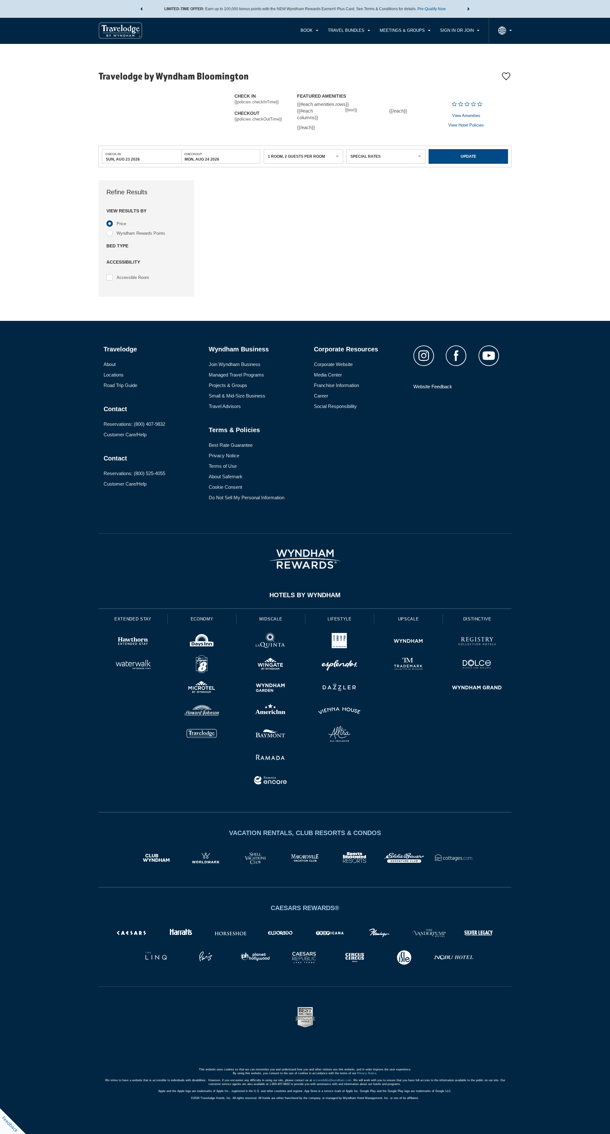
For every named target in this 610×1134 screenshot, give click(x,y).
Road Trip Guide (120, 385)
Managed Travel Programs (236, 374)
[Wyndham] (408, 642)
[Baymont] (270, 734)
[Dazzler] (339, 688)
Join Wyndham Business (235, 364)
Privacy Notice (224, 455)
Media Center (328, 374)
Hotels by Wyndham (305, 594)
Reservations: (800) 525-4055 (134, 473)
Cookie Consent (225, 487)
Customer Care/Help (125, 434)
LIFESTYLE (340, 619)
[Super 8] (202, 665)
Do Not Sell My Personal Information (246, 497)
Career (321, 395)
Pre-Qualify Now (431, 9)
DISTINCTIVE (477, 619)
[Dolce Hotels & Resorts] (477, 665)
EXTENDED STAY (132, 619)
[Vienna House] (339, 711)
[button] (141, 9)
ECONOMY (202, 619)
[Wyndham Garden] (270, 688)
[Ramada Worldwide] (270, 758)
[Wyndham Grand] (477, 688)
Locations (114, 374)
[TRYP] (339, 642)
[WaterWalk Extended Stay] (133, 665)
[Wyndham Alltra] (339, 734)
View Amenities (466, 115)
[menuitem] (309, 30)
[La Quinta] (270, 642)
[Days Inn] (202, 642)
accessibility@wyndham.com (332, 1080)
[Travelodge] (202, 734)
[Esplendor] (339, 665)
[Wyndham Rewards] (305, 559)
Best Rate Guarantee (231, 445)
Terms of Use (223, 466)
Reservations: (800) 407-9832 (134, 424)
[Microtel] (202, 688)
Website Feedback (432, 386)
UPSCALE (408, 619)
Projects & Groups (228, 385)
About (110, 364)
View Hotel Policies (466, 125)
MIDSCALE (270, 619)
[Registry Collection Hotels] (477, 642)
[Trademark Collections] (408, 665)
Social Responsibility (335, 406)
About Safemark (225, 476)
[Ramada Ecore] (270, 781)
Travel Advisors (225, 406)
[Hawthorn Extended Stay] (133, 642)
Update (468, 156)
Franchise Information (336, 385)
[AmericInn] (270, 711)
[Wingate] (270, 665)
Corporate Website (333, 364)
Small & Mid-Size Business (237, 395)
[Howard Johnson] (202, 711)
